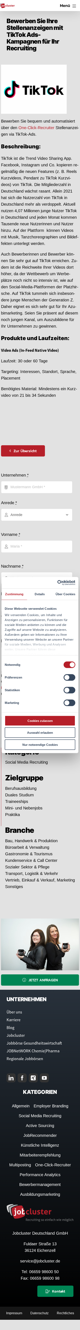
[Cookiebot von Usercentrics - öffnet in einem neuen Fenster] (57, 582)
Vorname (10, 534)
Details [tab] (40, 594)
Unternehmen (15, 475)
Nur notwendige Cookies (40, 744)
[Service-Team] (40, 920)
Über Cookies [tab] (65, 594)
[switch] (69, 677)
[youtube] (44, 1077)
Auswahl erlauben (40, 732)
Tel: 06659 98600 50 (40, 1271)
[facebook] (22, 1077)
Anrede (9, 502)
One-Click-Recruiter (37, 127)
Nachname (12, 566)
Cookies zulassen (40, 720)
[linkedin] (11, 1077)
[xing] (33, 1077)
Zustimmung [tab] (14, 594)
